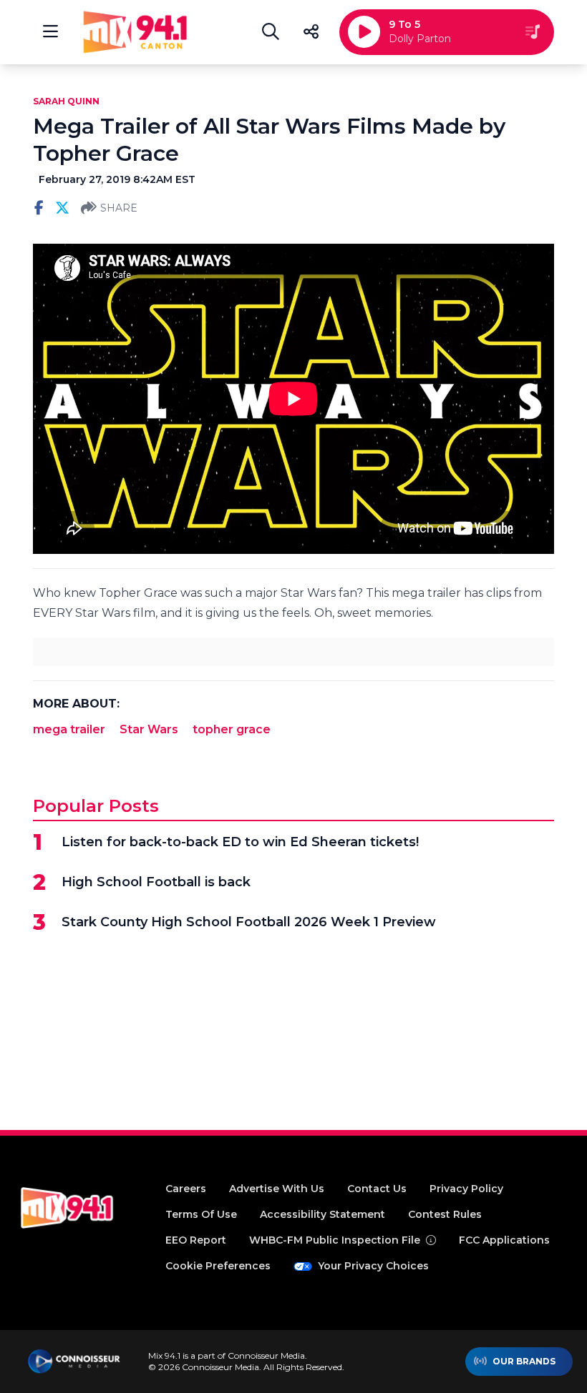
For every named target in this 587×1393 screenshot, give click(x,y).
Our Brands (524, 1361)
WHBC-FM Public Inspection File (334, 1240)
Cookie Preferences (218, 1265)
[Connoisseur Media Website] (74, 1361)
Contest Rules (445, 1214)
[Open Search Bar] (270, 32)
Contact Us (377, 1188)
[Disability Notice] (431, 1240)
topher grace (232, 729)
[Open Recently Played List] (532, 32)
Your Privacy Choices (373, 1265)
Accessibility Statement (322, 1214)
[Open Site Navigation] (50, 32)
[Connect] (311, 32)
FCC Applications (504, 1240)
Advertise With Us (276, 1188)
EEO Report (195, 1240)
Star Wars (149, 729)
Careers (185, 1188)
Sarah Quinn (66, 101)
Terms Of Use (201, 1214)
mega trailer (69, 729)
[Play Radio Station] (364, 32)
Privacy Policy (466, 1188)
